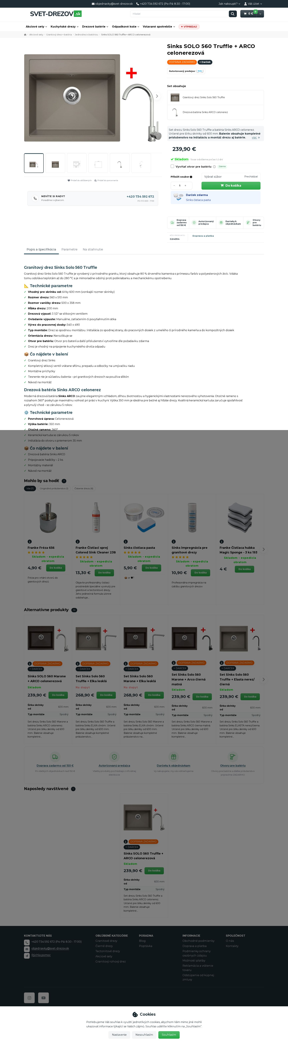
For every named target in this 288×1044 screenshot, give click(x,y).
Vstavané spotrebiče (157, 26)
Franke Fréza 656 (41, 548)
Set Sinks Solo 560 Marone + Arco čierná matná (189, 679)
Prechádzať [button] (251, 176)
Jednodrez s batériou (86, 34)
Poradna (146, 935)
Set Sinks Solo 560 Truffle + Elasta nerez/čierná (237, 679)
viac (254, 137)
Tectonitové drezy (108, 951)
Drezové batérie (94, 26)
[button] (260, 14)
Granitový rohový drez (111, 961)
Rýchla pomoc (41, 955)
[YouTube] (43, 997)
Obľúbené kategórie (112, 935)
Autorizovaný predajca (206, 222)
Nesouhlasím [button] (144, 1034)
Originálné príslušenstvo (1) (54, 488)
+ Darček (205, 62)
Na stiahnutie (93, 249)
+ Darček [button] (36, 668)
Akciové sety (35, 26)
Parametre (70, 249)
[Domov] (56, 14)
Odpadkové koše (124, 26)
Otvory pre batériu (233, 765)
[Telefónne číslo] (27, 942)
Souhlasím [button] (169, 1034)
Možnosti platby (193, 960)
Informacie (191, 935)
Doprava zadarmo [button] (182, 62)
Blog (142, 940)
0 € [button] (252, 13)
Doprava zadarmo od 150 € (182, 222)
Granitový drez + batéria (59, 34)
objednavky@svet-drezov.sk (50, 948)
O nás (230, 940)
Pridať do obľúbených (81, 180)
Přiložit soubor (180, 176)
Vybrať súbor (213, 176)
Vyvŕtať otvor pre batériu (194, 166)
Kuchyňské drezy (63, 26)
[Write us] (27, 956)
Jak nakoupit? (228, 3)
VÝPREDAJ (190, 26)
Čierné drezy (104, 946)
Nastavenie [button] (119, 1034)
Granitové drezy (106, 940)
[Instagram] (29, 997)
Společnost (235, 935)
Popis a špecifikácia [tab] (41, 249)
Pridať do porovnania (108, 180)
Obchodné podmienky (198, 940)
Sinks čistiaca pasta (198, 200)
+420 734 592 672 (140, 196)
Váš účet (253, 3)
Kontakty (232, 946)
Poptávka (145, 946)
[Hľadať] (233, 14)
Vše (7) (30, 488)
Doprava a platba (203, 235)
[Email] (27, 949)
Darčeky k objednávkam (233, 222)
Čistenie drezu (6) (83, 488)
